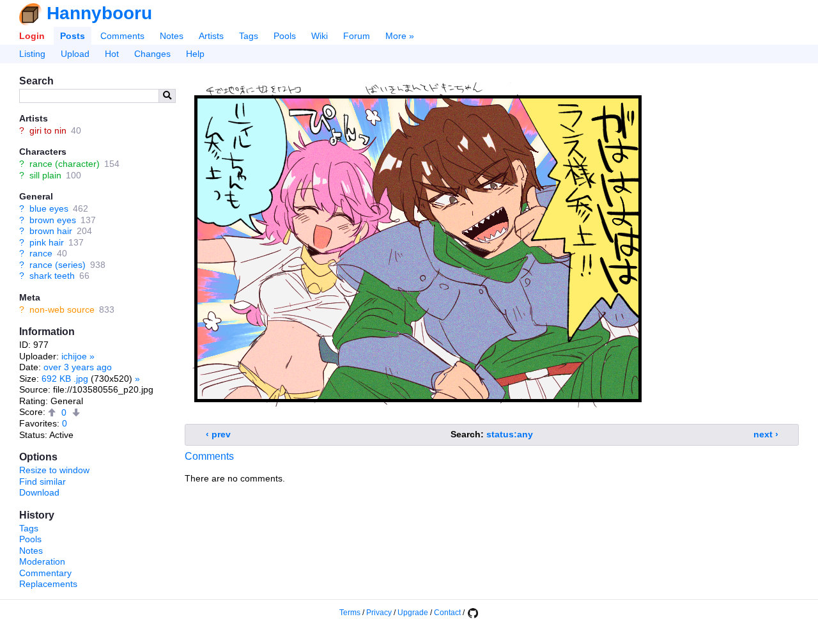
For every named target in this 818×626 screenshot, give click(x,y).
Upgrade (412, 612)
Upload (75, 54)
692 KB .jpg (65, 378)
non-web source (62, 309)
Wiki (319, 36)
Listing (32, 54)
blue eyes (48, 208)
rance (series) (57, 265)
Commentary (45, 573)
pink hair (46, 242)
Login (32, 36)
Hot (112, 54)
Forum (356, 36)
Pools (285, 36)
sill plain (45, 175)
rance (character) (64, 164)
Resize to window (54, 470)
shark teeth (52, 275)
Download (39, 492)
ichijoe (74, 356)
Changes (152, 54)
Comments (122, 36)
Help (195, 54)
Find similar (42, 481)
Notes (171, 36)
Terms (349, 612)
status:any (509, 434)
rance (40, 253)
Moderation (42, 561)
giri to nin (47, 130)
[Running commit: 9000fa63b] (472, 612)
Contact (447, 612)
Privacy (379, 612)
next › (765, 434)
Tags (248, 36)
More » (399, 36)
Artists (211, 36)
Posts (72, 36)
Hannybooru (99, 13)
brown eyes (52, 220)
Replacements (48, 584)
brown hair (50, 231)
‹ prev (218, 434)
